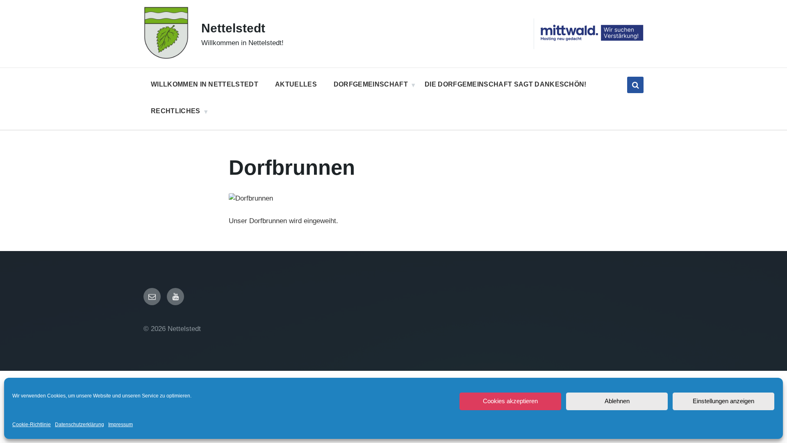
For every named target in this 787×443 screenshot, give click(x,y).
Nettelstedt (233, 28)
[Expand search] (635, 85)
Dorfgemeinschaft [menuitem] (371, 84)
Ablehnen (617, 400)
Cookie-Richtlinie (31, 424)
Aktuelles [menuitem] (296, 84)
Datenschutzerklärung (79, 424)
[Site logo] (166, 57)
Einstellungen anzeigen (723, 400)
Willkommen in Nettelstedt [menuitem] (204, 84)
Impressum (120, 424)
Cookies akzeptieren (510, 400)
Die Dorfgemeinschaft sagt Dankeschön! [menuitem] (506, 84)
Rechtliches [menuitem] (175, 110)
